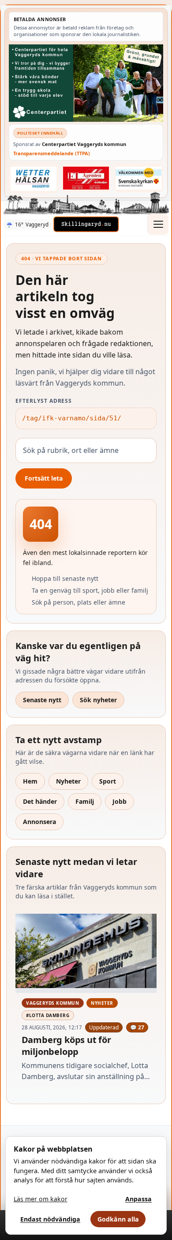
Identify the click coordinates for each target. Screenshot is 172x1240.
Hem (30, 781)
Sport (107, 781)
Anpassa (138, 1199)
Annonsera (39, 821)
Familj (84, 801)
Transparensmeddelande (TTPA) (51, 153)
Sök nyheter (98, 700)
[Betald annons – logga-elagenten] (86, 178)
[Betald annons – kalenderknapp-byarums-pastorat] (139, 178)
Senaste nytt (42, 700)
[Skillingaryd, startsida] (86, 224)
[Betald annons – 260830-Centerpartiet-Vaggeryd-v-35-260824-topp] (86, 82)
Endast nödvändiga (50, 1219)
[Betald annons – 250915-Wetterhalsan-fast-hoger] (34, 178)
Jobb (119, 801)
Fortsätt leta (44, 478)
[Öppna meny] (157, 224)
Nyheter (68, 781)
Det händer (40, 801)
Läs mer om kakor (40, 1199)
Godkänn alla (118, 1219)
